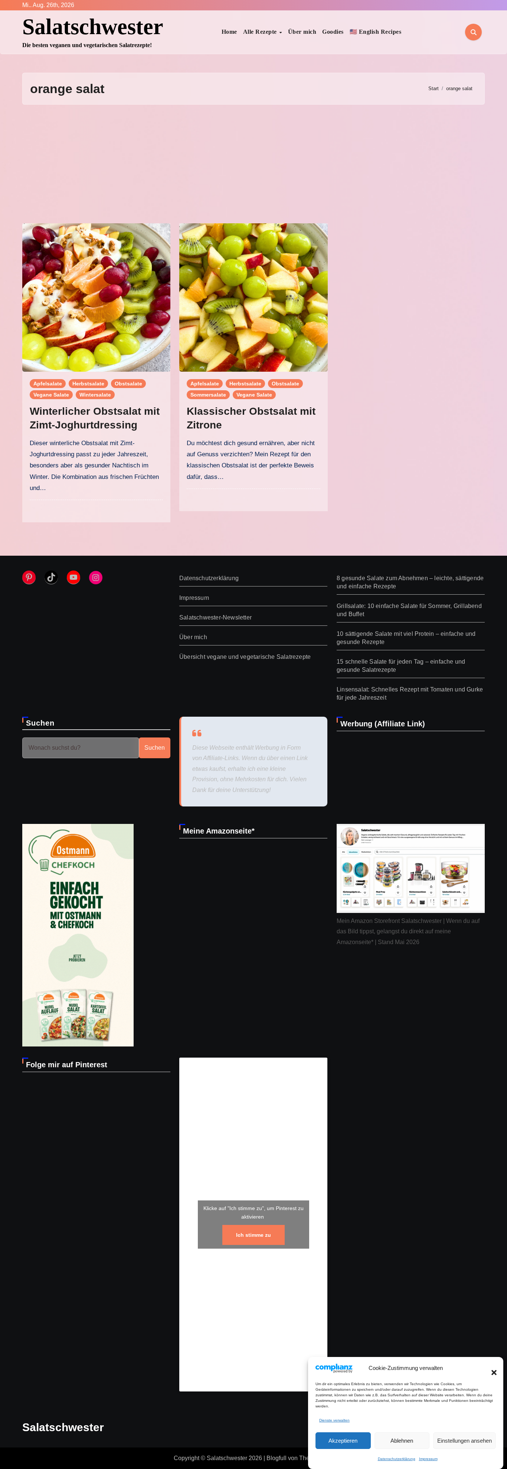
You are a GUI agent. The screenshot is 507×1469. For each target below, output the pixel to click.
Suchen (40, 723)
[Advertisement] (253, 164)
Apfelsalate (47, 384)
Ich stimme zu (253, 1235)
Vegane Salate (51, 395)
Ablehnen (401, 1440)
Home (229, 32)
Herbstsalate (88, 384)
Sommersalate (208, 395)
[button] (490, 1368)
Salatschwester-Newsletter (215, 617)
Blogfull (276, 1458)
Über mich (302, 32)
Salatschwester (92, 26)
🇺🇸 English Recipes (376, 32)
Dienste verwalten (334, 1420)
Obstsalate (128, 384)
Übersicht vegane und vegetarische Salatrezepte (245, 657)
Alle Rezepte (261, 32)
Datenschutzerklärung (396, 1459)
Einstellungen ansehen (464, 1440)
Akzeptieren (342, 1440)
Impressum (428, 1459)
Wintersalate (95, 395)
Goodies (333, 32)
